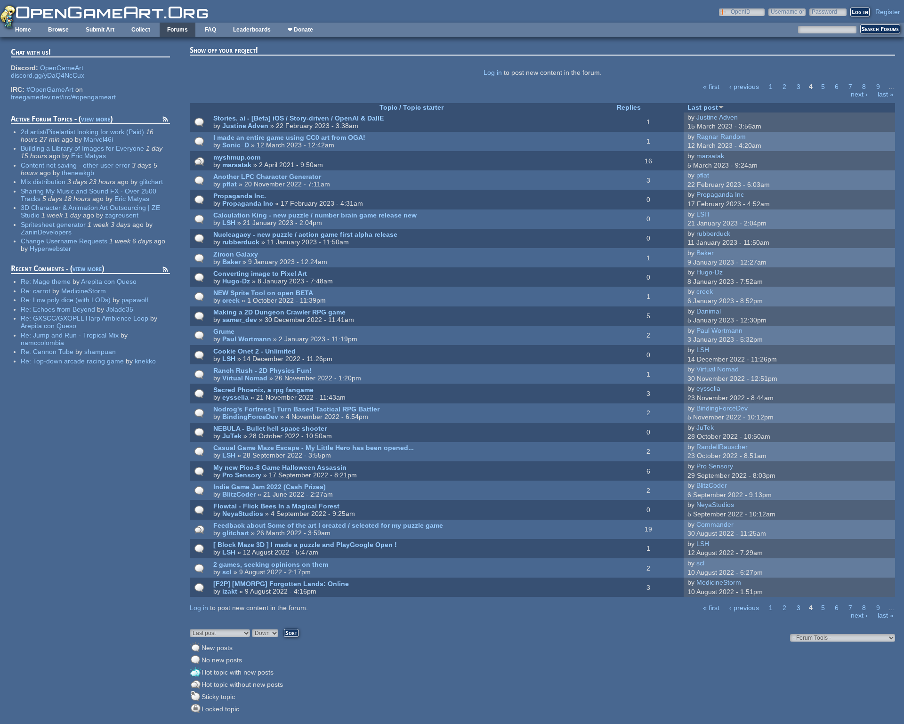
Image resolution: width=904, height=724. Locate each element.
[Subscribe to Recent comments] (165, 270)
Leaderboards (252, 29)
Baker (231, 261)
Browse (58, 29)
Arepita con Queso (109, 281)
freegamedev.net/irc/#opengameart (63, 97)
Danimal (708, 311)
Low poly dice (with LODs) (72, 300)
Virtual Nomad (244, 378)
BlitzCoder (239, 494)
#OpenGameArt (49, 89)
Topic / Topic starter (411, 107)
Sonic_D (235, 145)
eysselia (235, 397)
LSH (228, 222)
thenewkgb (78, 173)
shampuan (100, 351)
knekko (145, 361)
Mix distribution (43, 181)
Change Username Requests (64, 241)
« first (711, 86)
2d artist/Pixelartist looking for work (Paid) (82, 132)
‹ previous (744, 86)
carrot (41, 291)
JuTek (232, 436)
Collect (140, 29)
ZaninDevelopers (46, 232)
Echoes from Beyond (64, 309)
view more (95, 118)
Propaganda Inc (247, 203)
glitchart (151, 181)
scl (227, 572)
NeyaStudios (242, 513)
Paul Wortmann (246, 339)
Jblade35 (119, 309)
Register (887, 12)
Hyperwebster (50, 248)
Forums (177, 29)
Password (824, 11)
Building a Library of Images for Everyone (82, 148)
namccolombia (42, 342)
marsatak (236, 165)
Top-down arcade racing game (78, 361)
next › (859, 94)
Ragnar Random (721, 136)
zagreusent (121, 215)
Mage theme (52, 281)
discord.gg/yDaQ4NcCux (47, 75)
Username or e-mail (787, 11)
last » (886, 94)
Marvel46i (98, 139)
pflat (229, 184)
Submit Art (100, 29)
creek (231, 300)
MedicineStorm (83, 291)
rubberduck (240, 242)
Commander (715, 524)
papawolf (134, 300)
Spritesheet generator (53, 224)
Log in (493, 72)
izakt (229, 591)
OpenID (741, 11)
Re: (27, 281)
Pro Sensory (241, 475)
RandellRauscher (722, 446)
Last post (702, 107)
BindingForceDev (250, 416)
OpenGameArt (61, 68)
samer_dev (239, 319)
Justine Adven (245, 125)
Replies (629, 107)
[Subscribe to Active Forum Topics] (165, 120)
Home (23, 29)
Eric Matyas (88, 156)
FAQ (210, 29)
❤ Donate (300, 29)
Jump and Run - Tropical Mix (76, 335)
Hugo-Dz (236, 281)
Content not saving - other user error (75, 165)
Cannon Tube (53, 351)
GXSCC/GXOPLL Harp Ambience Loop (90, 318)
